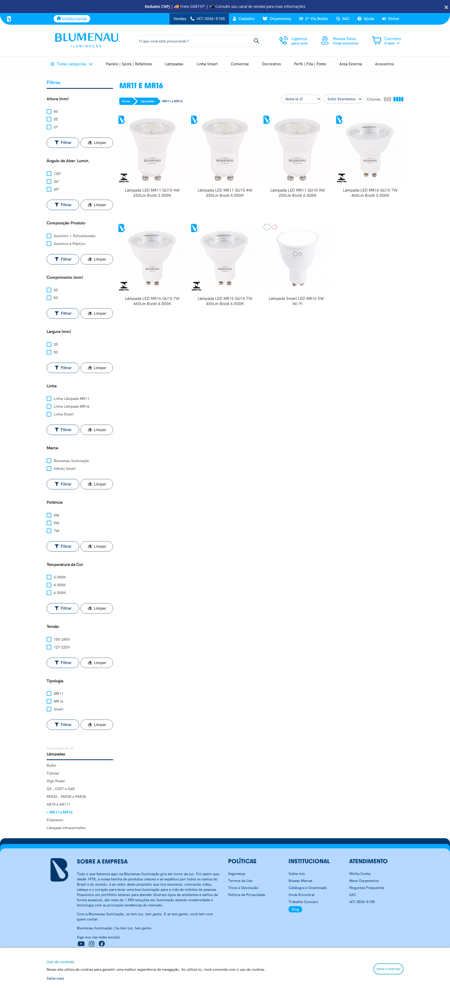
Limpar (100, 142)
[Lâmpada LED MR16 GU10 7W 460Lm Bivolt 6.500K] (225, 258)
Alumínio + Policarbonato (74, 236)
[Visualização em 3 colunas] (387, 99)
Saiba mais (55, 978)
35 (55, 290)
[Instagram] (91, 944)
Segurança (236, 873)
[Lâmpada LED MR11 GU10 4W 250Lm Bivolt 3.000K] (152, 149)
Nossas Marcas (300, 880)
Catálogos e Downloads (308, 887)
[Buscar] (256, 41)
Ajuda (368, 18)
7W (56, 530)
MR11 (58, 693)
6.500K (59, 592)
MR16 (58, 701)
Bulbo (51, 765)
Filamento (55, 820)
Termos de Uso (240, 880)
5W (56, 523)
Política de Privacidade (246, 894)
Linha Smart (63, 414)
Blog (295, 909)
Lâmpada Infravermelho (66, 827)
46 (55, 111)
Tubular (53, 773)
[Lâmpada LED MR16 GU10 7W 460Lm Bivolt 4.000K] (152, 258)
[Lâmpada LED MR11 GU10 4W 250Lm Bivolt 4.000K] (225, 149)
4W (56, 515)
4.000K (59, 585)
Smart (58, 709)
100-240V (61, 639)
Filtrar (66, 142)
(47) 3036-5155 (362, 901)
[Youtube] (81, 944)
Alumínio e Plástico (69, 243)
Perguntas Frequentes (366, 887)
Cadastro (246, 18)
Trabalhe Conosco (303, 901)
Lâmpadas (147, 101)
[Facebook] (102, 944)
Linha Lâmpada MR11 (71, 398)
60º (56, 189)
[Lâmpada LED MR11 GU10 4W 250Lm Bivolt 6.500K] (297, 149)
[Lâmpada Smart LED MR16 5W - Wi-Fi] (297, 258)
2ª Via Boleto (316, 18)
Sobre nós (297, 873)
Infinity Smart (64, 468)
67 (55, 127)
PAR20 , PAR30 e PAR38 (66, 796)
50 (55, 297)
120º (57, 173)
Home (126, 101)
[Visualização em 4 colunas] (398, 99)
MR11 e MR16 (172, 101)
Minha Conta (359, 873)
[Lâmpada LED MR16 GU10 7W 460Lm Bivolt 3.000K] (370, 149)
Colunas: (374, 99)
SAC (345, 18)
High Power (56, 781)
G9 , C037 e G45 (61, 788)
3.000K (59, 577)
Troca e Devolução (243, 887)
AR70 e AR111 (58, 804)
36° (56, 181)
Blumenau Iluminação (71, 460)
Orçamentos (280, 18)
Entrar (393, 18)
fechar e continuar (388, 969)
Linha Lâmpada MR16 (71, 406)
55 (55, 119)
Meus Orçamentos (364, 880)
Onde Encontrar (302, 894)
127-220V (61, 647)
